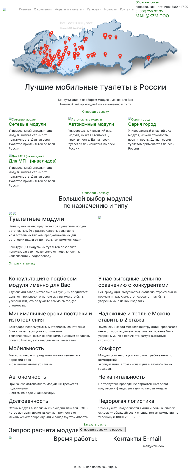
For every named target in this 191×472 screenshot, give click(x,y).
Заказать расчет (95, 424)
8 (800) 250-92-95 (149, 11)
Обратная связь (147, 2)
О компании (43, 9)
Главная (25, 9)
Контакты (127, 9)
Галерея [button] (93, 9)
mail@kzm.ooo (152, 15)
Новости (110, 9)
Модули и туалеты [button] (68, 9)
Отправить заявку (95, 111)
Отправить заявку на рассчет (102, 429)
